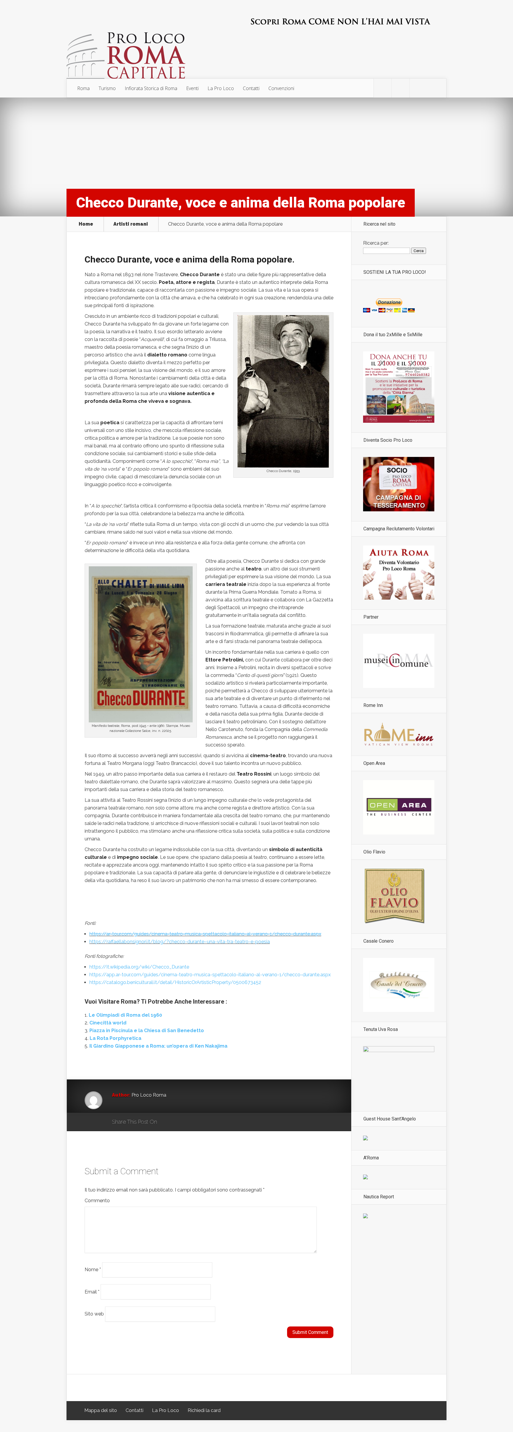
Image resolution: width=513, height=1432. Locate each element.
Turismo (107, 88)
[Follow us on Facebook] (401, 88)
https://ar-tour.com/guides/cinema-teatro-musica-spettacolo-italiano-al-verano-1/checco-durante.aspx (205, 934)
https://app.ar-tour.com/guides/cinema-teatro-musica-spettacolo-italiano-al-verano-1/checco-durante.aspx (210, 974)
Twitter (190, 1122)
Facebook (178, 1122)
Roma (83, 88)
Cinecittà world (107, 1023)
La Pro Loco (221, 88)
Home (86, 224)
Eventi (192, 88)
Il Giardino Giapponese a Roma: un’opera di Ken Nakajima (158, 1046)
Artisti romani (130, 224)
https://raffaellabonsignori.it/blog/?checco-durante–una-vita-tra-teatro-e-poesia (179, 941)
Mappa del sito (100, 1410)
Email (92, 1291)
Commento (97, 1200)
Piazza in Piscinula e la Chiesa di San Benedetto (146, 1030)
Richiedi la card (204, 1410)
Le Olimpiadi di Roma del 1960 (125, 1015)
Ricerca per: (376, 243)
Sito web (94, 1314)
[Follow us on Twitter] (383, 88)
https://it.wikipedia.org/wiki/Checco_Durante (139, 967)
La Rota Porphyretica (115, 1038)
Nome (93, 1269)
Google (167, 1122)
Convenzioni (281, 88)
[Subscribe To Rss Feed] (419, 88)
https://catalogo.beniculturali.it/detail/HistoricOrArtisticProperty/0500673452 (175, 982)
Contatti (251, 88)
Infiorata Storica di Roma (151, 88)
